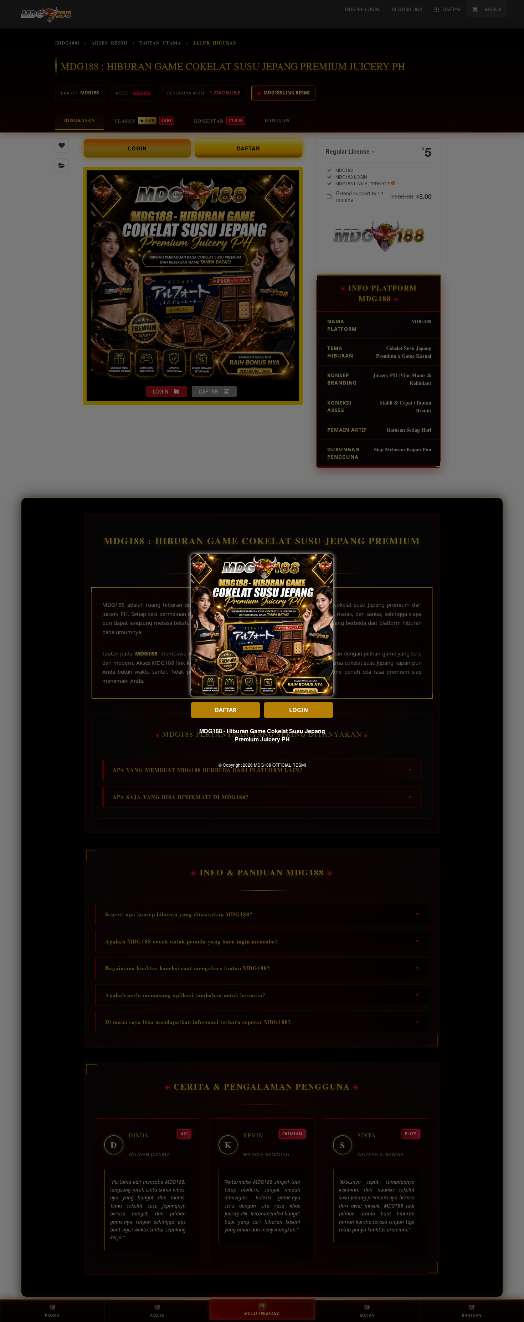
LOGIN (298, 710)
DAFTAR (226, 710)
